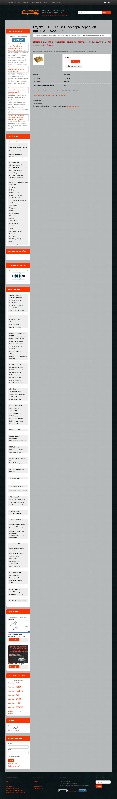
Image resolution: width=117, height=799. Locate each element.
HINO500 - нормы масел (16, 375)
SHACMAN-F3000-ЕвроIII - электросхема (16, 532)
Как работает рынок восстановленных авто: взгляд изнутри (16, 69)
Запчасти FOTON (14, 687)
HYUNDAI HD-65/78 (14, 192)
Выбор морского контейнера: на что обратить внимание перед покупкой (18, 90)
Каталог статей (56, 2)
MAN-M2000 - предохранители (18, 463)
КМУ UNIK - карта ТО (15, 300)
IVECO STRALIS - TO (15, 397)
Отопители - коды (14, 556)
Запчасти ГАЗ (13, 683)
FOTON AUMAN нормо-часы (17, 200)
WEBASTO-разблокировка (16, 553)
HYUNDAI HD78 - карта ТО (16, 333)
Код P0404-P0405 (14, 564)
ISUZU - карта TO (14, 408)
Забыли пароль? (14, 766)
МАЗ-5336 (12, 234)
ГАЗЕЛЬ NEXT (13, 221)
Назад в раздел (50, 95)
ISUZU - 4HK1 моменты (16, 411)
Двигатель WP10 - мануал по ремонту (17, 528)
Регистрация (12, 764)
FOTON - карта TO (14, 497)
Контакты (47, 2)
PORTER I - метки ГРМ (15, 346)
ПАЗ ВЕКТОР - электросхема (17, 601)
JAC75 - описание (14, 324)
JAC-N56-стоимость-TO (16, 165)
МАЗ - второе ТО (14, 578)
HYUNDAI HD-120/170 (15, 195)
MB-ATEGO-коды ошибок (16, 472)
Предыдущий (37, 95)
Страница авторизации (13, 788)
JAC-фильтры (13, 317)
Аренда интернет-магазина (15, 712)
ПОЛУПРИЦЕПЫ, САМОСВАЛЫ (18, 182)
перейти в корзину (13, 730)
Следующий (62, 95)
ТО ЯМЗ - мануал (14, 583)
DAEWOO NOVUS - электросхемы (14, 437)
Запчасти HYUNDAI (15, 691)
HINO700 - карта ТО (15, 380)
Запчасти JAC (13, 695)
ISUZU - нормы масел (15, 405)
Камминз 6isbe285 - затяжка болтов (17, 545)
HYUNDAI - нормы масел (16, 338)
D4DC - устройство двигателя (17, 354)
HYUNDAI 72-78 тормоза (16, 341)
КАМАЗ (11, 228)
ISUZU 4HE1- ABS (14, 423)
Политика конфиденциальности (15, 792)
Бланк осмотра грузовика (16, 145)
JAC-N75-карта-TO (14, 167)
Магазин (25, 2)
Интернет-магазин (38, 784)
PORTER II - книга (14, 349)
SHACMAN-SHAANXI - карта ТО (18, 524)
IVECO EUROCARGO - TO (16, 391)
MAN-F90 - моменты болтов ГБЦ (17, 459)
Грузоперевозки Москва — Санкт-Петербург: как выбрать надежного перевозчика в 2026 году (17, 47)
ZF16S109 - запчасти (15, 511)
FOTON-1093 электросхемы (17, 499)
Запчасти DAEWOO (15, 707)
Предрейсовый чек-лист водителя (16, 155)
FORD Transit (13, 205)
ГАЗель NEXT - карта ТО (16, 594)
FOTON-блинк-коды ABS (16, 505)
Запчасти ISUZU (14, 699)
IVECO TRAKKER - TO (15, 399)
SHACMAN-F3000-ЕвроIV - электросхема (17, 536)
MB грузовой (12, 208)
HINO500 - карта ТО (15, 372)
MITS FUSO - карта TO (15, 447)
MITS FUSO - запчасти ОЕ (16, 452)
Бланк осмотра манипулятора (18, 147)
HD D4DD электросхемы (16, 344)
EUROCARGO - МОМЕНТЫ (17, 394)
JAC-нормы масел (14, 322)
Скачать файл (14, 640)
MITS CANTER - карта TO (16, 449)
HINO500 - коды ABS (15, 377)
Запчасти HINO (14, 703)
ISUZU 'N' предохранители (17, 416)
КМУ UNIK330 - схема (15, 303)
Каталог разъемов (14, 566)
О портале (9, 784)
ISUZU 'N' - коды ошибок (16, 421)
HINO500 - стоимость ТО (16, 370)
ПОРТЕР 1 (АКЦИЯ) (14, 213)
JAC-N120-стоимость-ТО (16, 175)
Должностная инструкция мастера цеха (16, 151)
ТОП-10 (11, 241)
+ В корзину (75, 62)
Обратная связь (38, 788)
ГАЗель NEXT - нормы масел (17, 592)
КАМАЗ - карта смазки (15, 580)
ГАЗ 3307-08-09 (13, 223)
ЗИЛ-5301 (12, 226)
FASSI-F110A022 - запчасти (17, 310)
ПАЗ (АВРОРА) (13, 236)
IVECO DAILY (12, 187)
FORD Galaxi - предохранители (18, 491)
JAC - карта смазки (14, 319)
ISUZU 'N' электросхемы (16, 418)
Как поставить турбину (15, 297)
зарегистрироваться (73, 106)
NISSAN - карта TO (14, 430)
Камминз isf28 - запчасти (16, 548)
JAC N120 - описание (15, 327)
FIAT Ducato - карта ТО (15, 478)
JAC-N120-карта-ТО (15, 173)
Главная (10, 2)
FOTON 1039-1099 (14, 198)
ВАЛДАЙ (11, 218)
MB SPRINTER (13, 210)
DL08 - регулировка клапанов (17, 441)
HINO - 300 (12, 190)
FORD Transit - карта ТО (16, 486)
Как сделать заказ (36, 2)
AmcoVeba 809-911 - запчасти (18, 308)
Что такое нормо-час (15, 295)
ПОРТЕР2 (12, 216)
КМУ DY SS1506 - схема (16, 305)
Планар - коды (13, 558)
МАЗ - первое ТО (14, 575)
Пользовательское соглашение (15, 790)
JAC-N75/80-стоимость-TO (16, 170)
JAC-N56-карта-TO (14, 162)
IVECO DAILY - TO (14, 389)
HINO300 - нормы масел (16, 367)
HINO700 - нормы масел (16, 383)
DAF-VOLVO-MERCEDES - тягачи (16, 179)
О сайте (17, 2)
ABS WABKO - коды (14, 561)
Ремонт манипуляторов (16, 244)
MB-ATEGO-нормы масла (16, 469)
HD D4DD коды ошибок (15, 351)
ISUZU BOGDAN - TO (15, 413)
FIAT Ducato (12, 203)
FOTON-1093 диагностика (16, 502)
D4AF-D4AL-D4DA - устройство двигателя (18, 357)
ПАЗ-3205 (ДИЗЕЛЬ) (15, 239)
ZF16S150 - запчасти (15, 513)
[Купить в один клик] (74, 66)
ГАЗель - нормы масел (15, 589)
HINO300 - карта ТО (15, 365)
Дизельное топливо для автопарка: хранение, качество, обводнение (16, 117)
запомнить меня (15, 756)
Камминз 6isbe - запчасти (16, 551)
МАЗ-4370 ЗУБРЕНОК (15, 231)
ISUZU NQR (12, 185)
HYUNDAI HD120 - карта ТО (17, 336)
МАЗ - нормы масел (15, 572)
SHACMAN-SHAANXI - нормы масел (17, 521)
